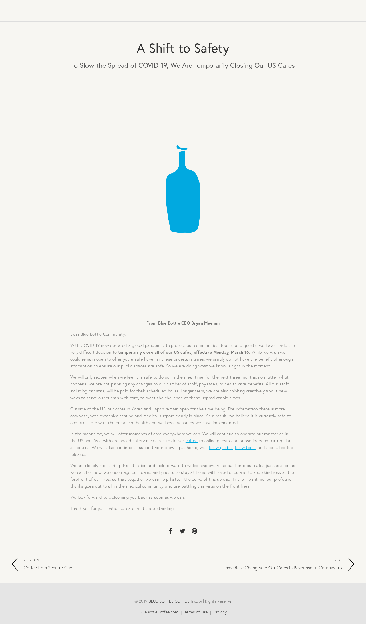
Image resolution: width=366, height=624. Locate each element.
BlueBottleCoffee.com (158, 612)
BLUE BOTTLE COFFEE (169, 601)
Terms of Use (196, 612)
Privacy (220, 612)
